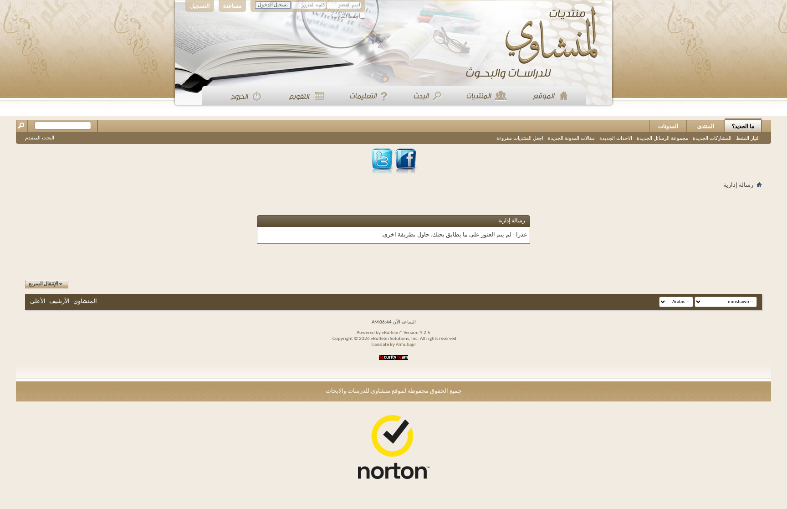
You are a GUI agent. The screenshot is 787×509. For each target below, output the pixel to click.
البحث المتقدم (39, 137)
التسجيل (200, 6)
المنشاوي (85, 301)
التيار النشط (748, 138)
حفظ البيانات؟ (345, 16)
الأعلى (38, 301)
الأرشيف (59, 301)
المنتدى (705, 126)
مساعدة (232, 6)
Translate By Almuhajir (393, 344)
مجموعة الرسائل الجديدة (662, 138)
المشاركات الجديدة (712, 138)
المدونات (668, 126)
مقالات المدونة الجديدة (571, 138)
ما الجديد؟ (743, 126)
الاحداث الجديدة (615, 138)
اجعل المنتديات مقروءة (519, 138)
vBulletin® (392, 332)
